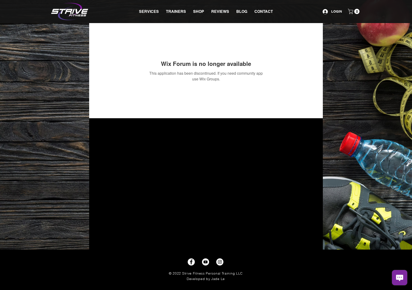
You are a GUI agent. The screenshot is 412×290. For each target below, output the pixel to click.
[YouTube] (205, 261)
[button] (148, 11)
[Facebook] (191, 261)
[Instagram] (219, 261)
